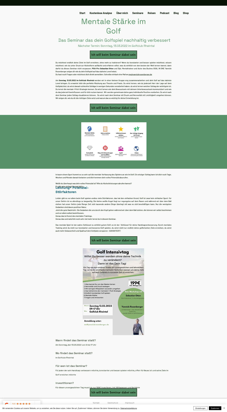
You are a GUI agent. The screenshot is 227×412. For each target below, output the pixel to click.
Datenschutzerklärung (128, 408)
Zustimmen (215, 408)
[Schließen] (224, 408)
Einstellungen (200, 408)
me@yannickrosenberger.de (140, 74)
